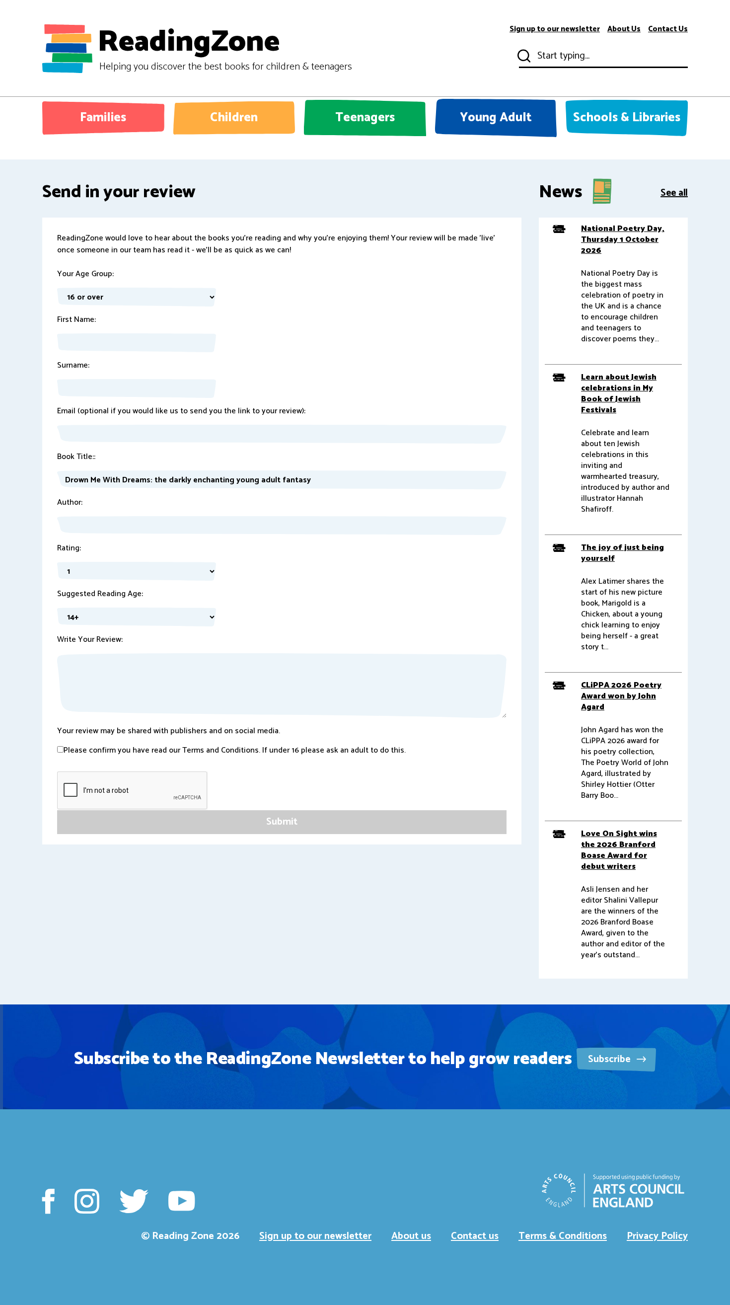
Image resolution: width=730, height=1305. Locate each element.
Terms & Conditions (562, 1236)
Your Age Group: (85, 274)
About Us (624, 29)
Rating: (69, 548)
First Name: (76, 320)
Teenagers (365, 117)
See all (674, 192)
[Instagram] (86, 1201)
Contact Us (668, 29)
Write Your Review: (90, 640)
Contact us (475, 1236)
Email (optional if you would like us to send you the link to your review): (181, 411)
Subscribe (610, 1059)
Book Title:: (76, 457)
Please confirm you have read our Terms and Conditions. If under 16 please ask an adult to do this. (235, 751)
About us (411, 1236)
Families (103, 117)
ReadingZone (224, 48)
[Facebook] (48, 1201)
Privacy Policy (657, 1236)
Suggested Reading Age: (100, 594)
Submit (522, 56)
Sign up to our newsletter (555, 29)
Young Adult (496, 117)
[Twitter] (133, 1201)
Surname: (73, 366)
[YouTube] (181, 1201)
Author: (69, 503)
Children (234, 117)
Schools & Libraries (626, 117)
